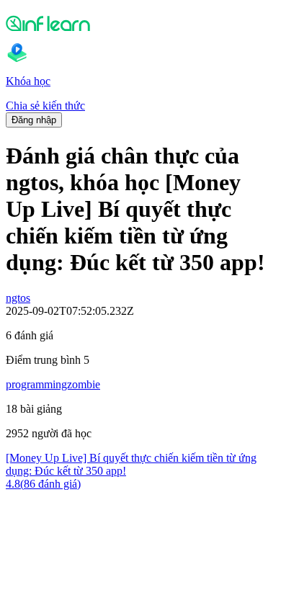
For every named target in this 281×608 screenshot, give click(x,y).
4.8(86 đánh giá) (43, 484)
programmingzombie (53, 384)
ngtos (18, 298)
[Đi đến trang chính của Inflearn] (140, 23)
